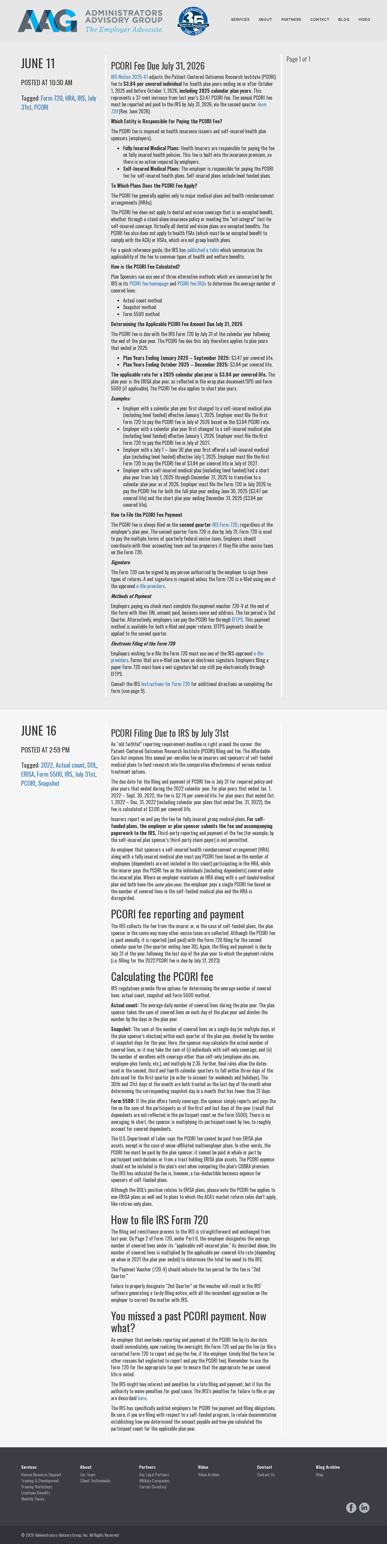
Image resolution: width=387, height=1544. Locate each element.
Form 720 (52, 97)
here (142, 1398)
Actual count (70, 764)
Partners (291, 20)
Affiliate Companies (154, 1481)
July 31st (85, 773)
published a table (203, 250)
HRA (70, 97)
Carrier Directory (152, 1487)
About (265, 20)
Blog (344, 20)
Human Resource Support (41, 1474)
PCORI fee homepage (148, 283)
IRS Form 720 (225, 524)
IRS (81, 97)
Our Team (87, 1474)
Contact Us (266, 1474)
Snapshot (49, 783)
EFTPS (237, 619)
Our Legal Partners (154, 1474)
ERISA (27, 773)
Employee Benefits (35, 1493)
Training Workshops (36, 1487)
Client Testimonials (95, 1481)
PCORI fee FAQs (191, 283)
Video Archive (208, 1474)
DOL (91, 764)
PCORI (41, 107)
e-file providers (150, 586)
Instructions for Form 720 (165, 684)
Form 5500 (49, 773)
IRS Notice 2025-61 (129, 76)
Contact (319, 20)
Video (364, 20)
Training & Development (40, 1481)
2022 (47, 764)
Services (240, 20)
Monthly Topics (32, 1499)
